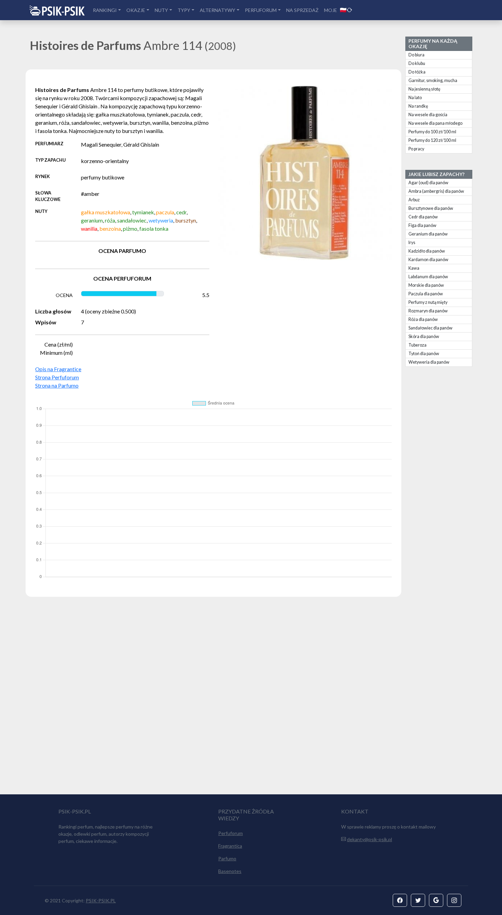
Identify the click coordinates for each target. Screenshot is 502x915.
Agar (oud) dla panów (428, 182)
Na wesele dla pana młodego (435, 123)
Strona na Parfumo (57, 385)
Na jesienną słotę (424, 89)
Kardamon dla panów (428, 259)
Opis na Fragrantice (58, 369)
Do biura (416, 54)
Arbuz (414, 199)
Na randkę (418, 106)
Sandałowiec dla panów (430, 328)
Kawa (413, 268)
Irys (411, 242)
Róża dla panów (423, 319)
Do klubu (416, 63)
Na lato (415, 97)
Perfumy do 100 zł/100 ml (432, 131)
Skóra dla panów (423, 336)
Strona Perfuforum (57, 377)
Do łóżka (417, 72)
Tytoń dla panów (423, 353)
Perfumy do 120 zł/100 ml (432, 140)
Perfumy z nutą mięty (427, 302)
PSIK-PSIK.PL (101, 900)
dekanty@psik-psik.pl (369, 839)
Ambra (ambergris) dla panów (436, 191)
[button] (400, 900)
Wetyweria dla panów (428, 362)
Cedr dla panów (423, 216)
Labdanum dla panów (428, 276)
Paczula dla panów (425, 293)
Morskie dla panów (426, 285)
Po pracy (416, 148)
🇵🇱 (343, 9)
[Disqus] (251, 698)
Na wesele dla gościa (427, 114)
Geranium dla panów (428, 234)
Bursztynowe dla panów (430, 208)
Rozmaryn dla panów (428, 310)
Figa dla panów (422, 225)
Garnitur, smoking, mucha (432, 80)
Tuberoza (417, 345)
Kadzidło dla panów (426, 251)
